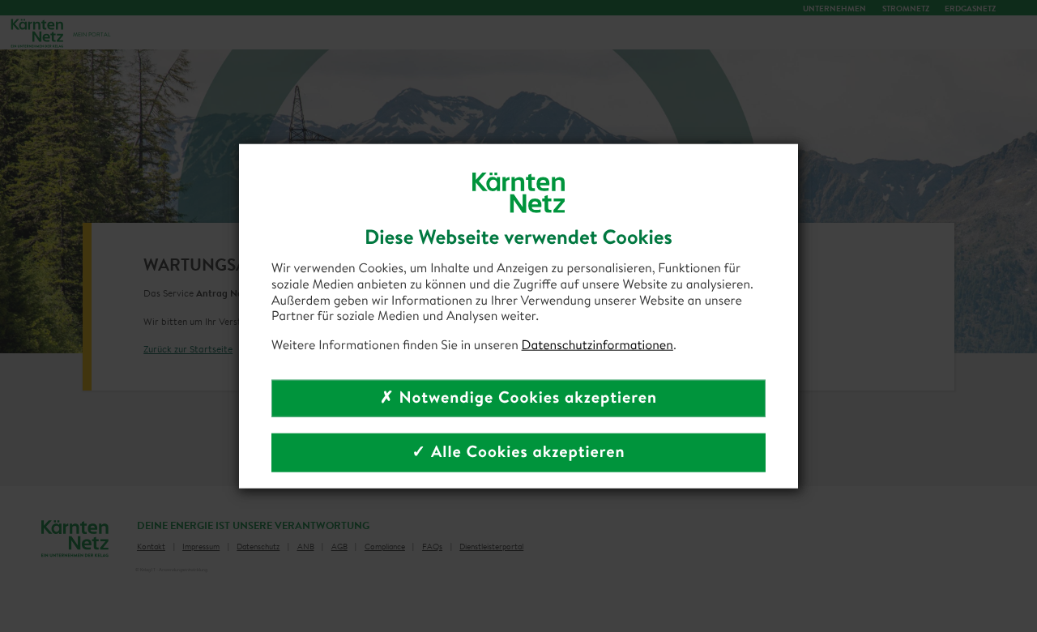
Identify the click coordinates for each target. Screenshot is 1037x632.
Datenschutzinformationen (597, 345)
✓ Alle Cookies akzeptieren (518, 452)
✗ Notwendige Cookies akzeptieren (518, 397)
